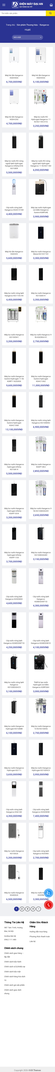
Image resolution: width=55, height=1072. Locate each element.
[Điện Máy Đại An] (27, 5)
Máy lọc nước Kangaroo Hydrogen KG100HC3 (41, 769)
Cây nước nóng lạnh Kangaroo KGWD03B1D (41, 641)
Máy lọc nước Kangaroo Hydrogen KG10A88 (14, 727)
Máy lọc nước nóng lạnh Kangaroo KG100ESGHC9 (14, 684)
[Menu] (4, 4)
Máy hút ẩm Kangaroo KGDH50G (14, 76)
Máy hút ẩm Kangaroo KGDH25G (14, 118)
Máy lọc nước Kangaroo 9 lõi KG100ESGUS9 (40, 509)
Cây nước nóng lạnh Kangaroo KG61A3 (14, 810)
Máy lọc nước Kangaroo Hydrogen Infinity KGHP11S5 (14, 554)
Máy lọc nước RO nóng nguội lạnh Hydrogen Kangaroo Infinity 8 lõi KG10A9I (14, 164)
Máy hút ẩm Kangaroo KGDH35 (14, 252)
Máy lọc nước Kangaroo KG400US (14, 894)
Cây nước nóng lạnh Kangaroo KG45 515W (14, 208)
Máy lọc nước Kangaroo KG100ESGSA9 (41, 553)
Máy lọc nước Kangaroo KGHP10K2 (41, 465)
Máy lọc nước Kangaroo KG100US (14, 852)
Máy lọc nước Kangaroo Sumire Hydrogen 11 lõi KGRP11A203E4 (14, 378)
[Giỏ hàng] (51, 5)
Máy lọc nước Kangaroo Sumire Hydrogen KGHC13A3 (14, 422)
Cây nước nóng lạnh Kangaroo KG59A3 (41, 852)
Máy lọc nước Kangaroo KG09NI (41, 894)
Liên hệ (32, 941)
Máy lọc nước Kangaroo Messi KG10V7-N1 (41, 252)
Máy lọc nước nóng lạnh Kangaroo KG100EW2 (41, 421)
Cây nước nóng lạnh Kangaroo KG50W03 (14, 597)
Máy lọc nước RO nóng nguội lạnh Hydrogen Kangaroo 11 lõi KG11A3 (41, 163)
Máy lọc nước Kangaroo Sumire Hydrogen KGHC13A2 (41, 378)
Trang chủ (10, 25)
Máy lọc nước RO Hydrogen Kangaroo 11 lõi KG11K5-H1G (41, 119)
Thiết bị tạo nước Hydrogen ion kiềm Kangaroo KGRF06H (41, 684)
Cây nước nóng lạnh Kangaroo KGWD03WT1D (41, 599)
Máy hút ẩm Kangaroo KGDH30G (41, 76)
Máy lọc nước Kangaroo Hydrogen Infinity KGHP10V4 (14, 510)
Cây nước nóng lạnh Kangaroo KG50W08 (41, 810)
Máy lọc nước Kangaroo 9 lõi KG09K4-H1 (40, 336)
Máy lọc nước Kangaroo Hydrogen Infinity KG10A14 (14, 466)
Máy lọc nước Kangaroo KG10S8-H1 (41, 294)
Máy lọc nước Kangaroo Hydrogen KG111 (14, 769)
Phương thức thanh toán (40, 936)
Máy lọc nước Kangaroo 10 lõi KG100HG (41, 727)
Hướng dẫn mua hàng (38, 931)
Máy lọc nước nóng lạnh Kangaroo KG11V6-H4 (14, 294)
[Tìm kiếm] (50, 13)
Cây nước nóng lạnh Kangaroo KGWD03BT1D (14, 641)
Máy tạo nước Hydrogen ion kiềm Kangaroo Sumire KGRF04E (41, 209)
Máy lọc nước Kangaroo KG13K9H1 (14, 336)
